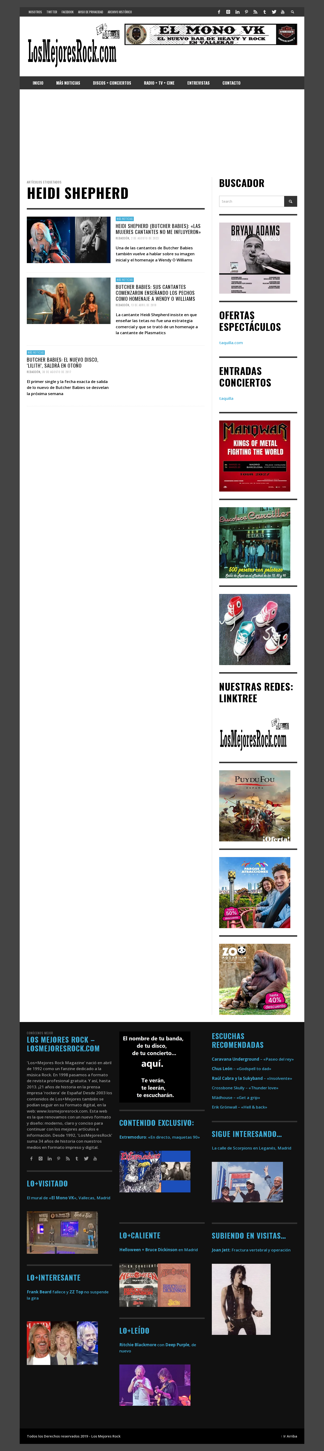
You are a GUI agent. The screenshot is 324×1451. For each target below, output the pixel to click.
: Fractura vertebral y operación (251, 1250)
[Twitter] (273, 12)
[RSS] (255, 12)
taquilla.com (231, 342)
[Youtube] (282, 12)
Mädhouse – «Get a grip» (236, 1097)
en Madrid (158, 1249)
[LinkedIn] (237, 12)
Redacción (122, 238)
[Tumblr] (264, 12)
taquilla (226, 398)
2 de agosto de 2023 (145, 238)
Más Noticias (125, 219)
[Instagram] (228, 12)
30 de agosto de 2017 (56, 372)
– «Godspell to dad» (241, 1068)
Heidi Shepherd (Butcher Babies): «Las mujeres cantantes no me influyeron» (158, 228)
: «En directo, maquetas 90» (159, 1137)
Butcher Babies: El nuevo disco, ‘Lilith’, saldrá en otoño (62, 362)
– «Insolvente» (252, 1078)
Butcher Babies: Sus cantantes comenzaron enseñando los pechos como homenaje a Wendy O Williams (155, 292)
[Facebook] (219, 12)
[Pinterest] (246, 12)
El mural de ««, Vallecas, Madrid (68, 1197)
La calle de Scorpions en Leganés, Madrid (252, 1148)
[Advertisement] (162, 133)
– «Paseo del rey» (253, 1059)
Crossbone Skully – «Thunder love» (245, 1088)
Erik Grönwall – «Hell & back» (239, 1107)
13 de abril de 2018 (144, 305)
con (141, 1344)
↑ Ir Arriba (289, 1436)
